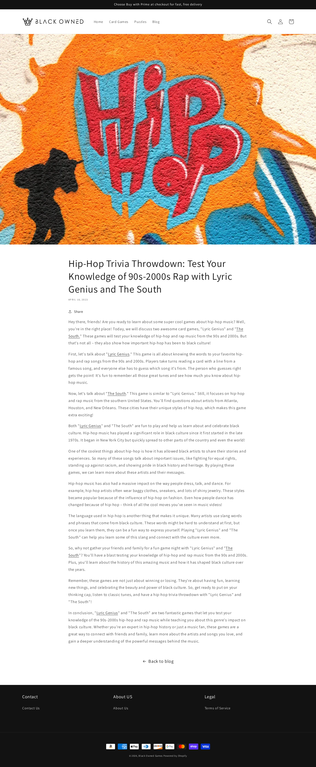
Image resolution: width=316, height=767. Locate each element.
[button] (269, 21)
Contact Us (31, 708)
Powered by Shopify (175, 755)
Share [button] (78, 311)
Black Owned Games (150, 755)
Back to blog (161, 661)
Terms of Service (218, 708)
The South (117, 393)
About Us (120, 708)
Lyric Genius (118, 354)
